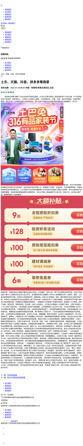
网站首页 (8, 9)
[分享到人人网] (11, 92)
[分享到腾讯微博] (9, 92)
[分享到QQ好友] (4, 403)
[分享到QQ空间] (4, 92)
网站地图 (13, 421)
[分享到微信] (2, 26)
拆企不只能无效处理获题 (16, 377)
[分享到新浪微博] (4, 26)
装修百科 (8, 17)
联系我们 (8, 19)
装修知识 (8, 14)
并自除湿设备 (12, 375)
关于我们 (8, 12)
